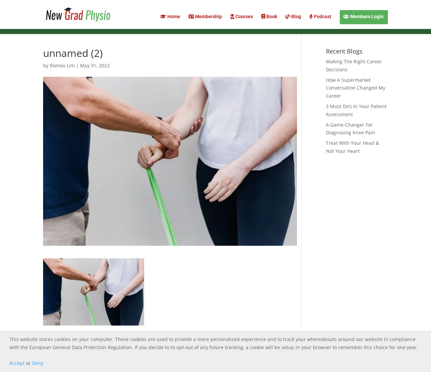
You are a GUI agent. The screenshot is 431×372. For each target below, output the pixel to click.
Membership (208, 16)
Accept (17, 363)
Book (271, 16)
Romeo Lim (62, 65)
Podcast (322, 16)
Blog (295, 16)
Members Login (366, 16)
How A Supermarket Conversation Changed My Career (355, 88)
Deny (37, 363)
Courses (243, 16)
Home (173, 16)
